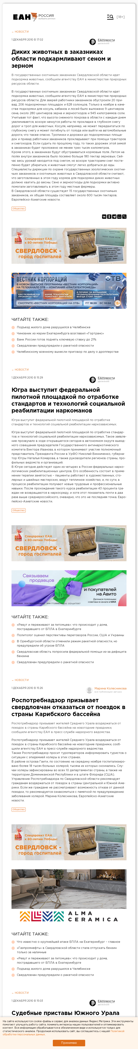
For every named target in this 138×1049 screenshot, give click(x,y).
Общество (19, 209)
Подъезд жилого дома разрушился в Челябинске (53, 327)
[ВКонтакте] (104, 216)
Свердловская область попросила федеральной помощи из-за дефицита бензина (71, 654)
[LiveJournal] (124, 216)
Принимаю (69, 1043)
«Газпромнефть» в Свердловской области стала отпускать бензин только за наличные (67, 950)
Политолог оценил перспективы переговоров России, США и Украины (70, 635)
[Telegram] (114, 216)
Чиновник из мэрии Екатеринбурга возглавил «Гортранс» (60, 333)
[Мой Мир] (119, 216)
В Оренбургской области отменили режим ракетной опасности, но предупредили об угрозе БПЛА (67, 643)
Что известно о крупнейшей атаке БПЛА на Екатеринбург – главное (68, 942)
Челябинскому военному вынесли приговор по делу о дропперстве (68, 352)
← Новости (20, 32)
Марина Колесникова (110, 688)
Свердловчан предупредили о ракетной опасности (55, 345)
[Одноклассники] (109, 216)
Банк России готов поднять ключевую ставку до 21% (56, 339)
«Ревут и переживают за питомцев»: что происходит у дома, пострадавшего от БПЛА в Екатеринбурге (62, 627)
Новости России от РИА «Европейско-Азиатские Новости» (25, 17)
